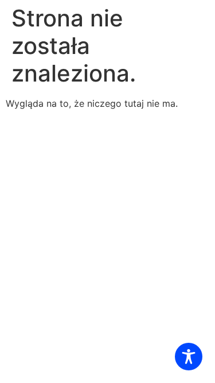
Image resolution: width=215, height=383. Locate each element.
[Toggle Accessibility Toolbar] (189, 357)
